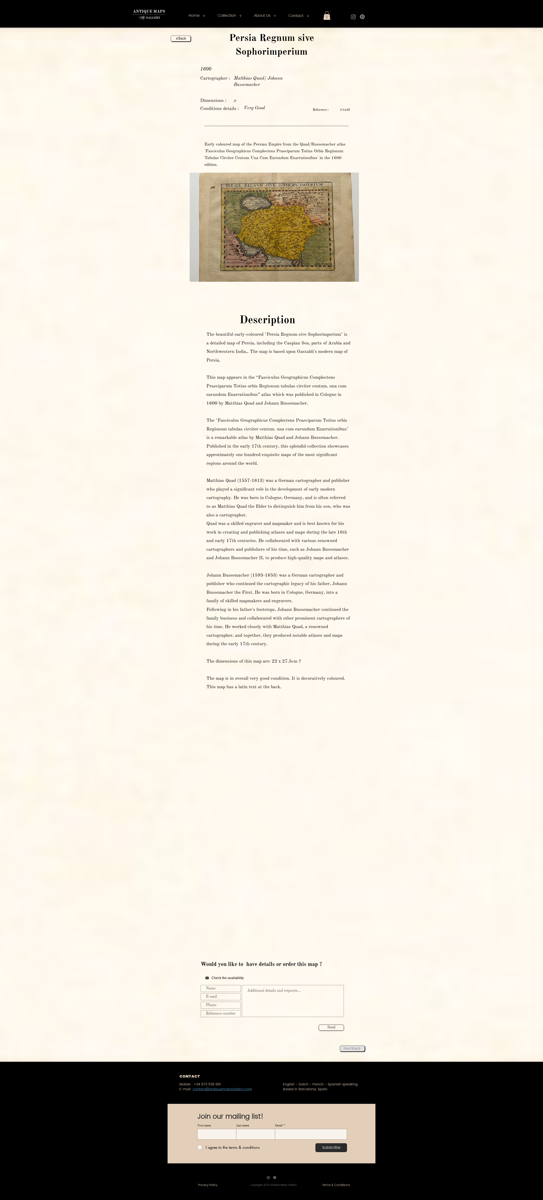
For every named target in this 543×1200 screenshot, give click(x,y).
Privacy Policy (207, 1185)
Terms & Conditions (336, 1185)
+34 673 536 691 (207, 1084)
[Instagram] (353, 17)
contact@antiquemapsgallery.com (222, 1089)
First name (204, 1125)
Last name (243, 1125)
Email (278, 1125)
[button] (326, 15)
